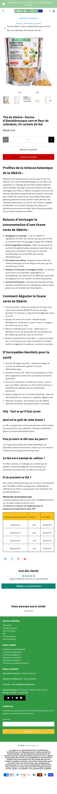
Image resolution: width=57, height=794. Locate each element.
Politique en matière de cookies (16, 663)
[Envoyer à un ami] (24, 558)
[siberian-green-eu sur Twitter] (8, 698)
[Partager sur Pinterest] (18, 558)
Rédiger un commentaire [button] (28, 586)
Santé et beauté (9, 639)
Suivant (34, 18)
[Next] (37, 92)
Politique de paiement (12, 660)
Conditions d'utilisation (12, 652)
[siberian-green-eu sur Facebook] (12, 698)
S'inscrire (28, 731)
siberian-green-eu (31, 745)
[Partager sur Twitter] (5, 558)
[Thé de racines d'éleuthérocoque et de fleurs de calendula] (28, 63)
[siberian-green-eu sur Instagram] (21, 698)
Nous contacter (9, 631)
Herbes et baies (34, 23)
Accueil (19, 23)
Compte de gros (9, 636)
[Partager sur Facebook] (11, 558)
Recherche (7, 625)
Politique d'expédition (12, 655)
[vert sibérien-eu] (28, 11)
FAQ (4, 633)
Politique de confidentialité (14, 649)
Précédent (24, 18)
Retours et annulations (12, 657)
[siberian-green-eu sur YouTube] (17, 698)
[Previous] (20, 92)
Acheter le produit (28, 157)
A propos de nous (10, 628)
